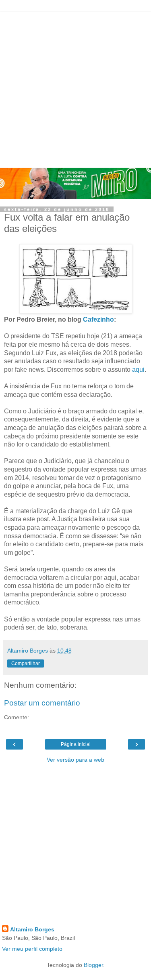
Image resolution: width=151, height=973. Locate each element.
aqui (138, 369)
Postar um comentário (42, 703)
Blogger (93, 965)
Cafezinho (98, 319)
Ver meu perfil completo (32, 949)
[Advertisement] (75, 88)
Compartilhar (25, 663)
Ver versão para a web (75, 759)
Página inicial (76, 744)
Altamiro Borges (32, 929)
